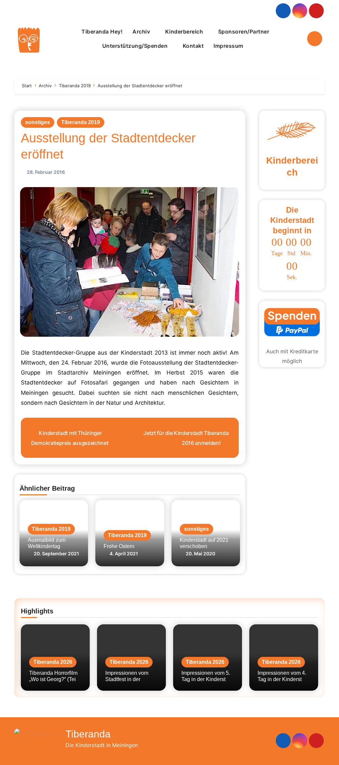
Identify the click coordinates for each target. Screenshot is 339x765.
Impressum (229, 45)
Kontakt (193, 45)
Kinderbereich (185, 31)
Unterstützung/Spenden (135, 45)
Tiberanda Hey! (101, 31)
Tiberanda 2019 (80, 122)
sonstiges (37, 122)
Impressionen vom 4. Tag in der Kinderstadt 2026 (283, 679)
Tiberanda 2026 (52, 662)
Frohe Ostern (119, 546)
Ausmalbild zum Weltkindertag (47, 543)
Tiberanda (88, 734)
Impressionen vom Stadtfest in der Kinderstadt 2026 (126, 679)
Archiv (142, 31)
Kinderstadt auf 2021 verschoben (204, 543)
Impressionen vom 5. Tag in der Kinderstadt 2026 (207, 679)
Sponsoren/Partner (243, 31)
